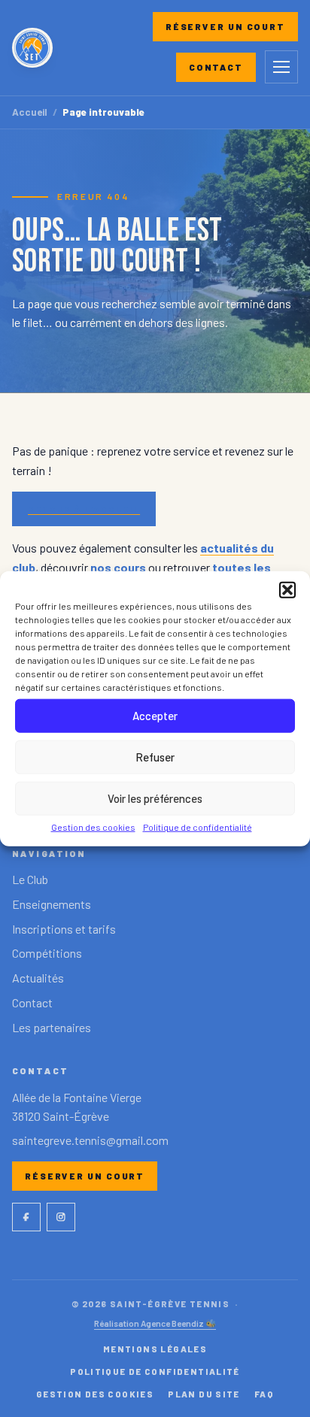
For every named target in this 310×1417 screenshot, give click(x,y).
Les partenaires (51, 1027)
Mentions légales (155, 1348)
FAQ (264, 1393)
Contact (216, 67)
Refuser (155, 757)
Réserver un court (225, 26)
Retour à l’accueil (84, 509)
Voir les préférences (155, 798)
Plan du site (204, 1393)
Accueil (29, 112)
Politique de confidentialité (197, 826)
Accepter (155, 715)
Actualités (38, 977)
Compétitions (47, 953)
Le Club (30, 879)
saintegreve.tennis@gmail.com (90, 1140)
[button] (287, 589)
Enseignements (51, 904)
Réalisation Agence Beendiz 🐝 (155, 1323)
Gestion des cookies (93, 826)
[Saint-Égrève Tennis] (32, 48)
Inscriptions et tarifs (64, 929)
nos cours (118, 567)
